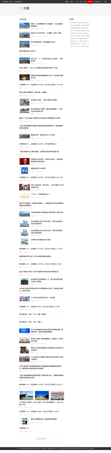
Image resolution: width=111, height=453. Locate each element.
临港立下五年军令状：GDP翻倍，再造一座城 (46, 33)
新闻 (21, 208)
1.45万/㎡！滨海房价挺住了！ (41, 194)
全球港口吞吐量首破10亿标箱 (41, 240)
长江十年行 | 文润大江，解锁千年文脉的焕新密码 (81, 46)
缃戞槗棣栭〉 (5, 1)
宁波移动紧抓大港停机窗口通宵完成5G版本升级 (47, 212)
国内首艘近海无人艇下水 (27, 51)
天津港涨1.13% (24, 428)
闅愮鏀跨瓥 (69, 448)
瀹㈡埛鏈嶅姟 (63, 448)
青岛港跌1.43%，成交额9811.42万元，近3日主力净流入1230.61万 (41, 384)
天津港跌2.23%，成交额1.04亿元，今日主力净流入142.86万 (39, 411)
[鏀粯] (82, 1)
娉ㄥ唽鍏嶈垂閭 (97, 1)
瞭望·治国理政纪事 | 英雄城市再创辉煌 (44, 419)
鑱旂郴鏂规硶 (50, 448)
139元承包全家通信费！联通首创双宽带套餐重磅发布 (81, 25)
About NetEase (37, 448)
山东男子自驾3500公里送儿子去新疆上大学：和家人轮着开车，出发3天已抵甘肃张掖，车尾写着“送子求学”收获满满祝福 (81, 33)
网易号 (32, 28)
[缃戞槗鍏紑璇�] (71, 1)
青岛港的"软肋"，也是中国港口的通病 (44, 100)
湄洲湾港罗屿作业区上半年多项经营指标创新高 (35, 256)
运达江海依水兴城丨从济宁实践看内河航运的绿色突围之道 (39, 271)
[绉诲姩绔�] (67, 1)
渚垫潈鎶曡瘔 (55, 451)
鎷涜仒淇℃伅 (56, 448)
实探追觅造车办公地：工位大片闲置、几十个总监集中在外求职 (81, 43)
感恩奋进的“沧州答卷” (38, 168)
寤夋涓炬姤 (91, 448)
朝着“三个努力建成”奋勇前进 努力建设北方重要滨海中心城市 (39, 118)
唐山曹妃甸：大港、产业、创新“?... (31, 322)
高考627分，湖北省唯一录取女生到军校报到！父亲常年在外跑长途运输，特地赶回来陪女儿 (81, 35)
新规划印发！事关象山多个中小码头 (43, 135)
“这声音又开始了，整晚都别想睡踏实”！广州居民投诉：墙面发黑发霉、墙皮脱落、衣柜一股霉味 (81, 38)
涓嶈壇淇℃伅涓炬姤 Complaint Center (80, 448)
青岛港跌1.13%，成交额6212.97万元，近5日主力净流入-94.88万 (40, 264)
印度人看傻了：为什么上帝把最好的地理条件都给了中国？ (39, 68)
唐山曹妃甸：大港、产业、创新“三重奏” (32, 314)
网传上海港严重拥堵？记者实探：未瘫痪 (32, 92)
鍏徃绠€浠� (44, 448)
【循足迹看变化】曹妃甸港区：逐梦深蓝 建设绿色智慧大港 (39, 151)
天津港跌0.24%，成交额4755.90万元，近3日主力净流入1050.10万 (41, 177)
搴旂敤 (11, 1)
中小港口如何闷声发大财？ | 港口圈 (43, 297)
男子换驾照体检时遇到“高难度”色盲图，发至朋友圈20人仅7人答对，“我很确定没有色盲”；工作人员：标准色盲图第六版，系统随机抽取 (81, 28)
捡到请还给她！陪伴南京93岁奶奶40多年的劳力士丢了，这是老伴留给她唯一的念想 (81, 22)
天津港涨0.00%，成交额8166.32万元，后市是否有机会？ (38, 144)
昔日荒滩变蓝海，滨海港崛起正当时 (43, 42)
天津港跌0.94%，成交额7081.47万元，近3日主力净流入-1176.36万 (41, 84)
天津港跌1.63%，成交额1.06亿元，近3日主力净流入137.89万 (39, 306)
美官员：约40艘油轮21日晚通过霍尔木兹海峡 (80, 30)
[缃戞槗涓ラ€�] (77, 1)
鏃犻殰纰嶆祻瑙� (18, 1)
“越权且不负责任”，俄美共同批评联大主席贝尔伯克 (81, 41)
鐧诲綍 (90, 1)
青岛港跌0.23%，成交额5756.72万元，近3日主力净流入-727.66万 (40, 249)
